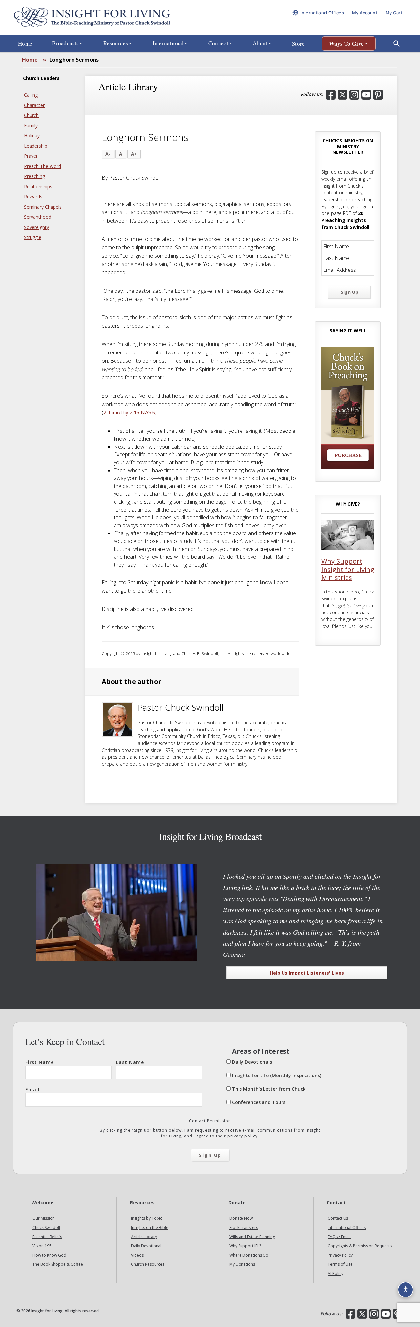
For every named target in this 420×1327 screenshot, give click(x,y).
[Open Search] (397, 43)
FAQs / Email (339, 1236)
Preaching (34, 176)
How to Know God (49, 1255)
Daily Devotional (146, 1246)
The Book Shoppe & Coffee (57, 1264)
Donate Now (241, 1218)
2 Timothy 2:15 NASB (129, 412)
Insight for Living (92, 17)
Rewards (33, 196)
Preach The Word (42, 166)
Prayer (31, 156)
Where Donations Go (248, 1255)
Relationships (38, 186)
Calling (31, 95)
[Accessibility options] (405, 1289)
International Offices (347, 1227)
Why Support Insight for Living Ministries (347, 569)
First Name (39, 1062)
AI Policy (335, 1273)
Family (31, 125)
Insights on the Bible (149, 1227)
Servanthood (37, 217)
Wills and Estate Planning (252, 1236)
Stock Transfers (243, 1227)
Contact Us (338, 1218)
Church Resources (147, 1264)
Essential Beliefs (47, 1236)
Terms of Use (340, 1264)
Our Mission (43, 1218)
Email (32, 1089)
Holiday (32, 135)
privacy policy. (243, 1136)
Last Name (130, 1062)
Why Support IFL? (245, 1246)
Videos (137, 1255)
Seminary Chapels (43, 207)
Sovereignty (36, 227)
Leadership (35, 146)
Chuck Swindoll (46, 1227)
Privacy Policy (340, 1255)
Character (34, 105)
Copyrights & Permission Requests (360, 1246)
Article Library (144, 1236)
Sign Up (349, 292)
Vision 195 (42, 1246)
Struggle (32, 237)
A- (108, 154)
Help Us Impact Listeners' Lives (307, 973)
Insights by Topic (146, 1218)
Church (31, 115)
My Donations (242, 1264)
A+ (134, 154)
